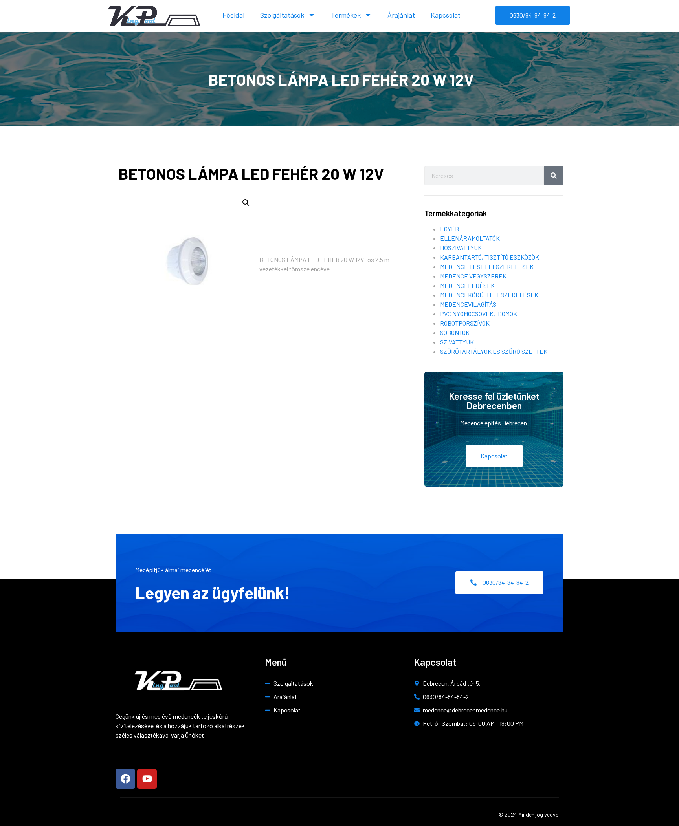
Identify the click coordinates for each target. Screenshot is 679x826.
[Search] (553, 175)
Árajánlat (401, 15)
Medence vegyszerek (473, 276)
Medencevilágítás (468, 304)
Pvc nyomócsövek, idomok (478, 313)
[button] (246, 203)
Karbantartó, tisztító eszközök (489, 257)
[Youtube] (147, 779)
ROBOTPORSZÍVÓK (465, 323)
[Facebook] (125, 779)
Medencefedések (467, 285)
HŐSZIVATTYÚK (461, 247)
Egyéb (449, 229)
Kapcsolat (446, 15)
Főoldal (233, 15)
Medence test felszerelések (487, 266)
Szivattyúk (457, 342)
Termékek (346, 15)
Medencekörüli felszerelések (489, 295)
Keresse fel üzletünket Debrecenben (494, 400)
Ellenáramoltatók (470, 238)
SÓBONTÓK (455, 332)
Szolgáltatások (282, 15)
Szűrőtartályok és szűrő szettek (493, 351)
